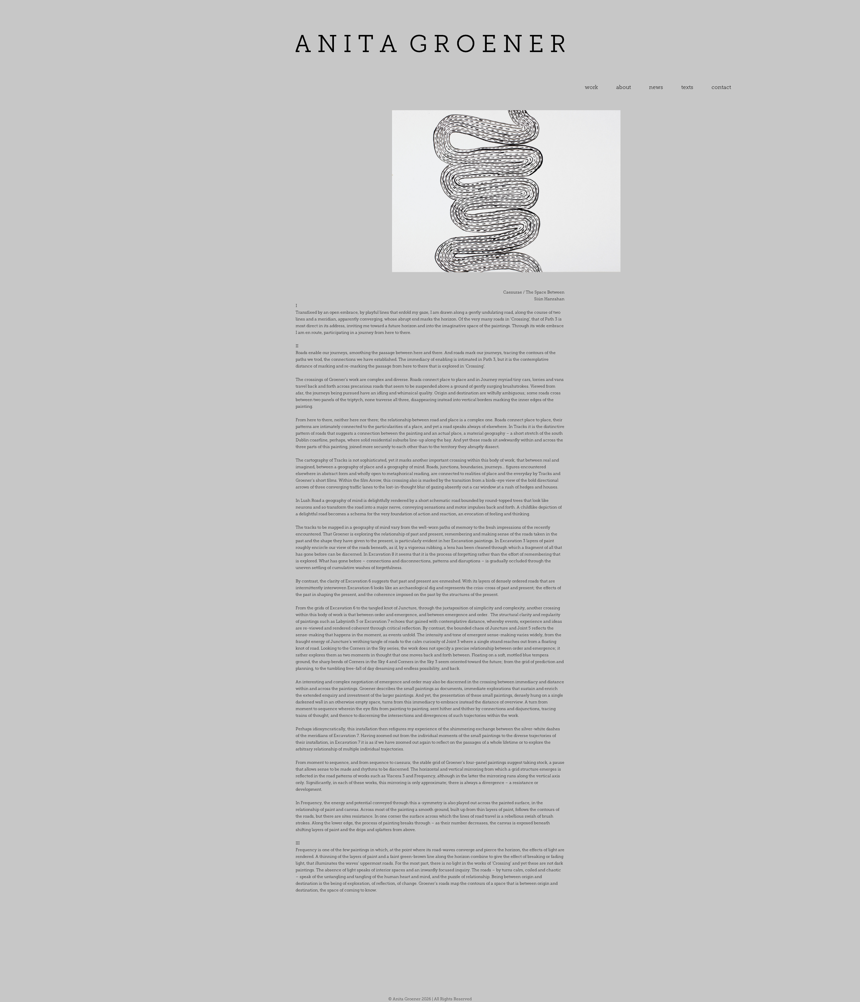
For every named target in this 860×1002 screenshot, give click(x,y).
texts (687, 87)
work (591, 87)
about (623, 87)
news (656, 87)
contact (721, 87)
